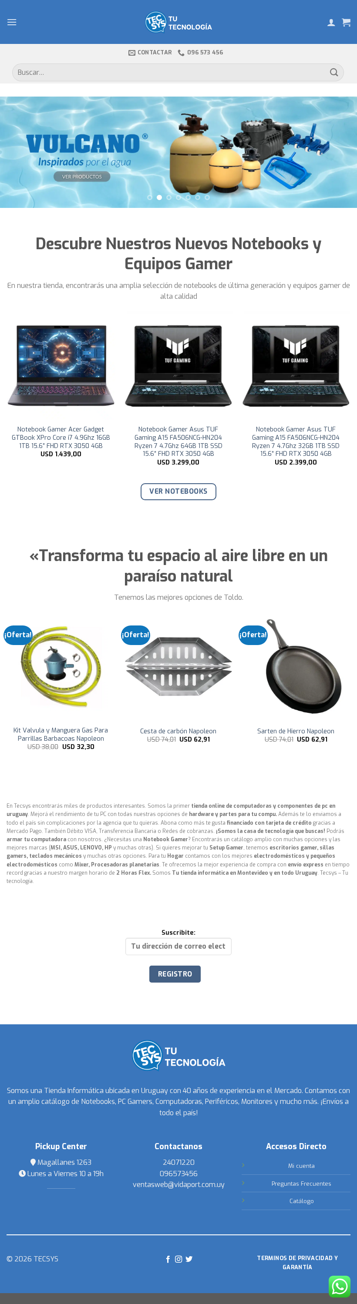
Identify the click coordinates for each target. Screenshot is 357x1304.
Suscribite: (178, 933)
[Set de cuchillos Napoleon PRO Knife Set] (61, 666)
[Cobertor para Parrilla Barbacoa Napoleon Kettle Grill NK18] (296, 666)
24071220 (179, 1162)
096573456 (179, 1173)
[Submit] (334, 72)
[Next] (339, 152)
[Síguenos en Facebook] (167, 1260)
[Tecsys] (178, 22)
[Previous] (18, 152)
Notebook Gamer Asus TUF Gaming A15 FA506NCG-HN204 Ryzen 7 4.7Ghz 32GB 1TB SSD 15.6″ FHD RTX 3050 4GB (67, 442)
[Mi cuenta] (331, 22)
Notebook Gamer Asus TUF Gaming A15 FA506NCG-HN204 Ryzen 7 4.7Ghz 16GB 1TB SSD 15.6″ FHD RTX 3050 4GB (185, 442)
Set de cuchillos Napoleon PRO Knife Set (61, 735)
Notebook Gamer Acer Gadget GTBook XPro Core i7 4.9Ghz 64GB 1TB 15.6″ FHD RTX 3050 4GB (303, 438)
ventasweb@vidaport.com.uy (179, 1184)
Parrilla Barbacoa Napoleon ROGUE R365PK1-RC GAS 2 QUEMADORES (179, 739)
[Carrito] (346, 22)
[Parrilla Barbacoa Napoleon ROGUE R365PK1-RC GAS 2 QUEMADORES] (179, 666)
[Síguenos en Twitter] (188, 1260)
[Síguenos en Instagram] (178, 1260)
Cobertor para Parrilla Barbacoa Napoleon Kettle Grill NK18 (296, 735)
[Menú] (12, 22)
